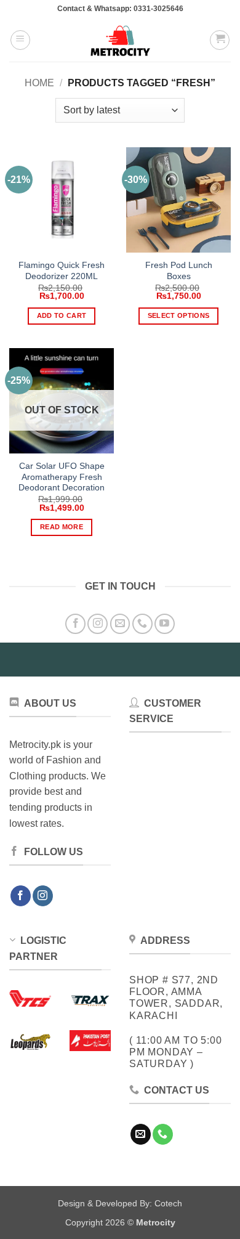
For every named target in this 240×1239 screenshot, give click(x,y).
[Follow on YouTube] (164, 624)
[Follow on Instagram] (97, 624)
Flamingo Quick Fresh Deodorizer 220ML (61, 271)
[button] (20, 40)
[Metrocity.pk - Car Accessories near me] (120, 40)
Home (39, 83)
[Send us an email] (120, 624)
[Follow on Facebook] (75, 624)
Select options (179, 315)
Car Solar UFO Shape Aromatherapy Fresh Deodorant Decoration (61, 476)
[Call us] (142, 624)
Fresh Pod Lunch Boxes (178, 271)
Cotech (168, 1203)
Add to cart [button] (62, 315)
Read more (61, 526)
